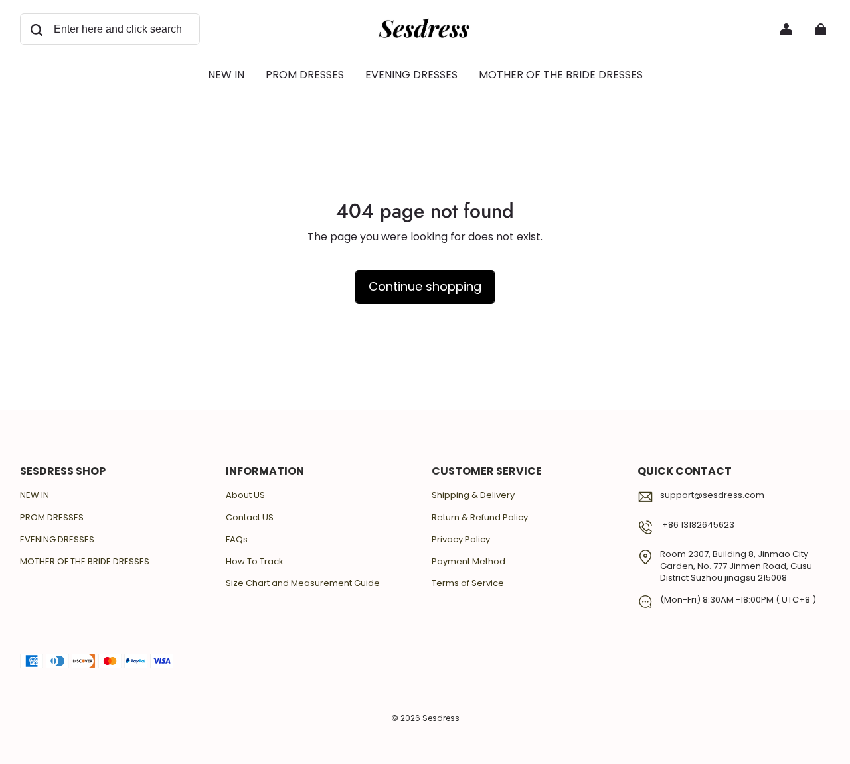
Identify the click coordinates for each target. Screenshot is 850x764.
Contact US (250, 518)
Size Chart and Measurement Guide (303, 583)
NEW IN (34, 495)
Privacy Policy (461, 540)
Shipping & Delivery (473, 495)
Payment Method (468, 562)
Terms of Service (468, 583)
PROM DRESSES (52, 518)
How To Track (255, 562)
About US (245, 495)
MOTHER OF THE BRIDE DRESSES (84, 562)
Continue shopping (425, 286)
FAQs (237, 540)
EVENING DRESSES (57, 540)
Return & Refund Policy (480, 518)
